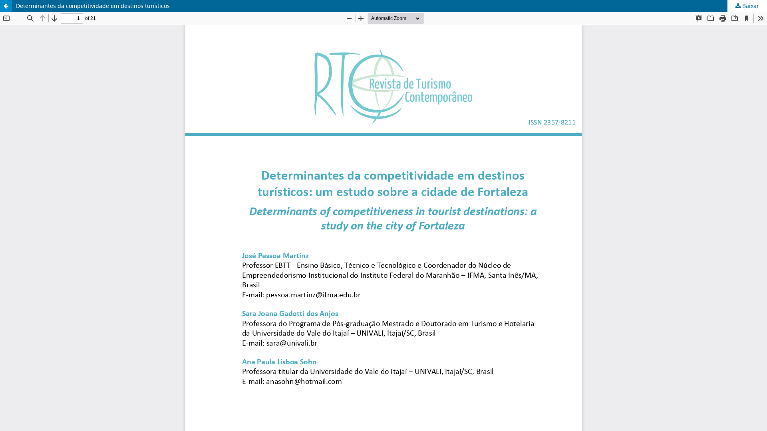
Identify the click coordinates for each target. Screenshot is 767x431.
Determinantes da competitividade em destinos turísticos (93, 6)
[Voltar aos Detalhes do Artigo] (6, 6)
